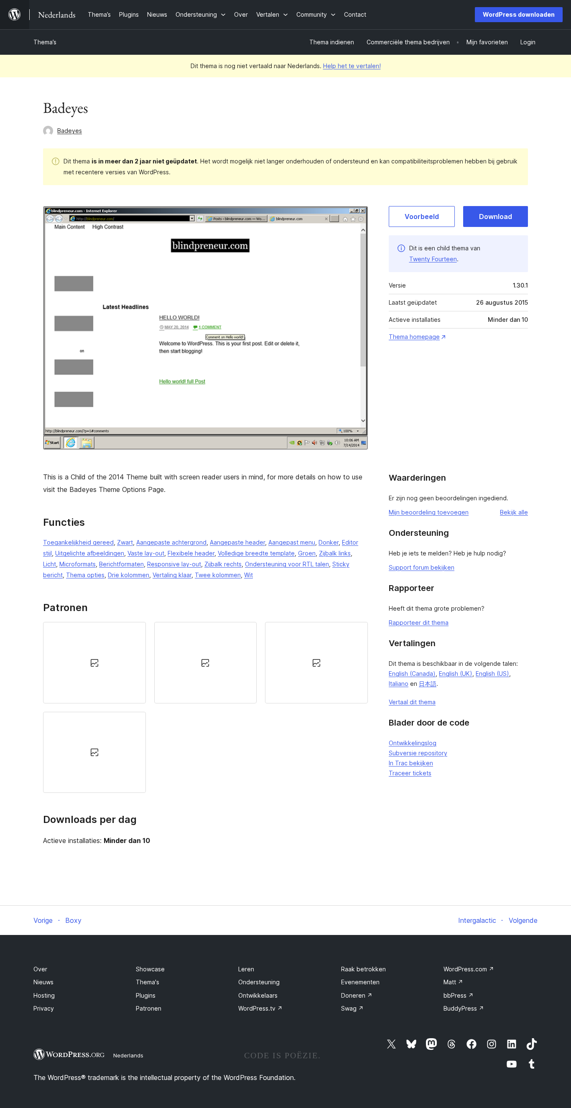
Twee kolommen (218, 574)
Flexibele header (191, 553)
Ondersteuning (259, 982)
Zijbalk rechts (223, 564)
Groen (307, 553)
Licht (49, 564)
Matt (453, 982)
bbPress (459, 995)
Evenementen (360, 982)
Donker (329, 542)
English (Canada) (412, 673)
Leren (246, 969)
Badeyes (69, 130)
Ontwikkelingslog (412, 742)
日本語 (427, 683)
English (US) (492, 673)
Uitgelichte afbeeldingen (89, 553)
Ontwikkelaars (258, 995)
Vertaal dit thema (412, 702)
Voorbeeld (422, 216)
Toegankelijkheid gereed (78, 542)
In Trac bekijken (411, 763)
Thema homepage (414, 336)
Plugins (145, 995)
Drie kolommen (128, 574)
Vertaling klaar (172, 574)
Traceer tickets (410, 773)
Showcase (150, 969)
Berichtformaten (121, 564)
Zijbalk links (335, 553)
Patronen (148, 1008)
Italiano (398, 683)
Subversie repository (418, 752)
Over (40, 969)
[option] (94, 662)
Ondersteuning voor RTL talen (287, 564)
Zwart (125, 542)
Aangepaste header (237, 542)
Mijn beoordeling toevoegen (429, 512)
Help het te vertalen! (352, 65)
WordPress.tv (260, 1008)
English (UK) (455, 673)
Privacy (43, 1008)
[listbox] (205, 707)
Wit (248, 574)
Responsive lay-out (174, 564)
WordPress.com (469, 969)
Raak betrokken (363, 969)
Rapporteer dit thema (419, 622)
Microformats (77, 564)
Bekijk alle (514, 512)
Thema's (147, 982)
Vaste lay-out (145, 553)
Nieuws (43, 982)
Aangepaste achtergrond (171, 542)
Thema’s (44, 42)
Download (495, 216)
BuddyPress (464, 1008)
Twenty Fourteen (433, 258)
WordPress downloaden (519, 14)
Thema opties (85, 574)
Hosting (44, 995)
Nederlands (128, 1055)
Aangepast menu (291, 542)
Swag (352, 1008)
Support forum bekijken (421, 567)
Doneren (356, 995)
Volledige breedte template (256, 553)
